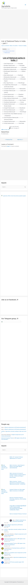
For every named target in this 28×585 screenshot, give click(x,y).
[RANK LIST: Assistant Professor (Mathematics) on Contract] (5, 460)
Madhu (5, 552)
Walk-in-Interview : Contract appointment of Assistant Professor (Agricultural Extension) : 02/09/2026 (17, 483)
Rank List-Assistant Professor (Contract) (18, 513)
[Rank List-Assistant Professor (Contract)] (5, 517)
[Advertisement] (14, 23)
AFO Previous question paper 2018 (16, 562)
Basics (11, 45)
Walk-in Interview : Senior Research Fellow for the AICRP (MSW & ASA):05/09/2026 (17, 466)
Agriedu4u (5, 6)
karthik (2, 431)
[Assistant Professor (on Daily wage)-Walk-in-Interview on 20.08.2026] (5, 492)
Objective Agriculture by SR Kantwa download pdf (15, 427)
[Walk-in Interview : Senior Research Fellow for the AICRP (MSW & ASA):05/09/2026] (5, 468)
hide (8, 49)
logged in (9, 146)
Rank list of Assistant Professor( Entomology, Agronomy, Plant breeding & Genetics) (18, 499)
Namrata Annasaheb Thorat (7, 438)
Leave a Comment (5, 45)
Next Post (20, 139)
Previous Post (8, 139)
